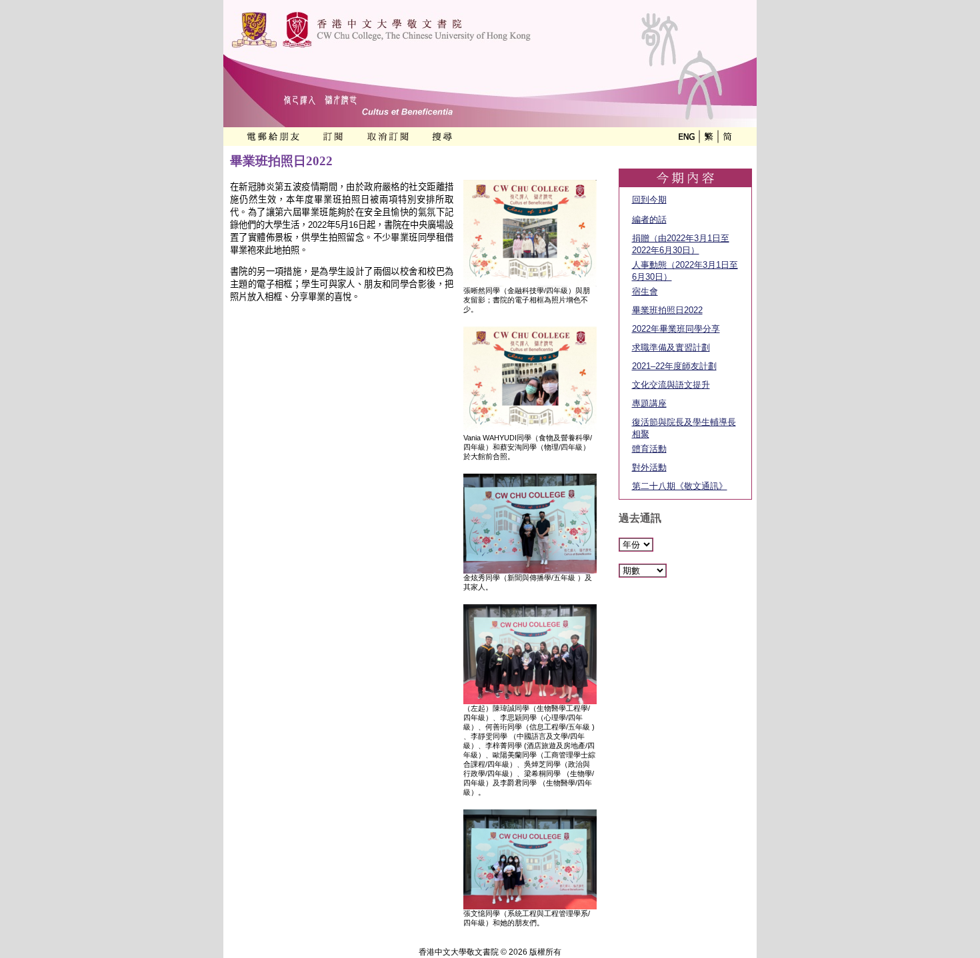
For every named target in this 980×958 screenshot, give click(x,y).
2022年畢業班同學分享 (676, 329)
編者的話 (649, 220)
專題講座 (649, 403)
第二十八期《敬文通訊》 (679, 486)
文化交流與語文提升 (671, 385)
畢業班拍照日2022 (667, 310)
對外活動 (649, 467)
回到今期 (649, 200)
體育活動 (649, 449)
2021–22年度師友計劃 (674, 366)
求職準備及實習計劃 (671, 347)
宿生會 (645, 291)
